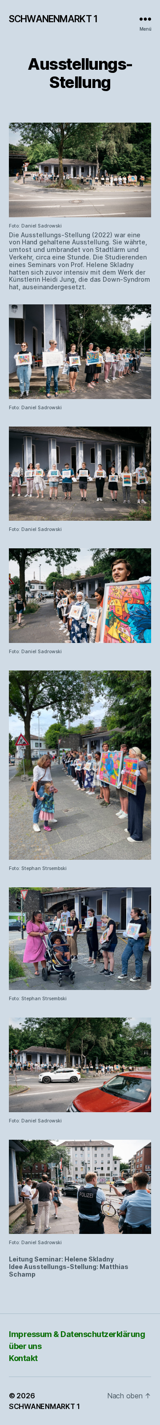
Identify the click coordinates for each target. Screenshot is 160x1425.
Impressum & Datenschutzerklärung (77, 1334)
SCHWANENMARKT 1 (53, 19)
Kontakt (23, 1358)
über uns (25, 1346)
